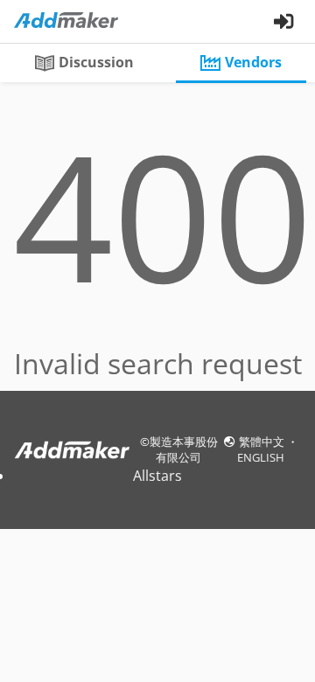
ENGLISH (260, 457)
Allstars (157, 475)
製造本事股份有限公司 (184, 449)
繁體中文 (263, 441)
